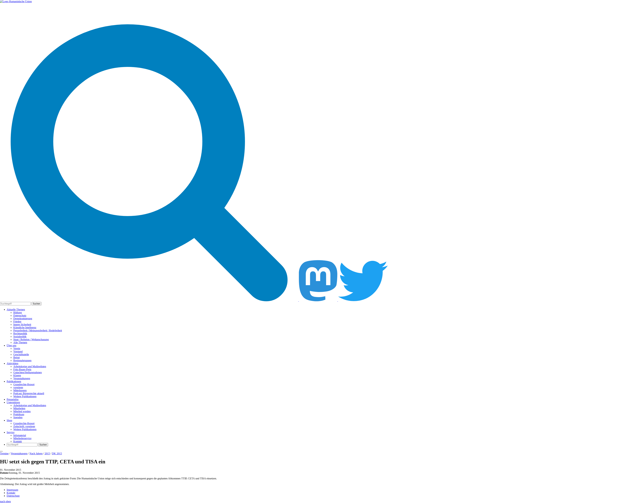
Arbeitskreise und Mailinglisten (29, 366)
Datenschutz (19, 315)
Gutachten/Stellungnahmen (27, 372)
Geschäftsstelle (21, 354)
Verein (16, 348)
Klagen (17, 375)
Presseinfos (12, 399)
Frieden (17, 321)
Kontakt (17, 441)
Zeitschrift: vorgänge (24, 426)
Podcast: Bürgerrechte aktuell (28, 393)
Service (10, 432)
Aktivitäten (12, 363)
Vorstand (18, 351)
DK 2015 (57, 453)
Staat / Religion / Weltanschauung (31, 339)
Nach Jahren (36, 453)
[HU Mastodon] (318, 300)
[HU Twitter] (363, 300)
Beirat (16, 357)
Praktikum (18, 414)
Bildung (17, 312)
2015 (47, 453)
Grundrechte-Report (23, 384)
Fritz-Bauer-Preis (22, 369)
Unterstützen (13, 402)
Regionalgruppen (22, 360)
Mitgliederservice (22, 438)
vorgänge (18, 387)
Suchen (36, 303)
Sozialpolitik (19, 336)
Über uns (11, 345)
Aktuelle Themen (16, 309)
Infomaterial (19, 435)
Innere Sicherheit (22, 324)
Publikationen (14, 381)
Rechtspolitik (20, 333)
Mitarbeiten (19, 408)
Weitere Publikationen (24, 396)
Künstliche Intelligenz (24, 327)
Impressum (12, 489)
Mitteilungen (20, 390)
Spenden (17, 417)
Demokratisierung (22, 318)
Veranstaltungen (21, 378)
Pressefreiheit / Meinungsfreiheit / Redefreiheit (37, 330)
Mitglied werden (22, 411)
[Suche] (149, 300)
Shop (9, 420)
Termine (4, 453)
